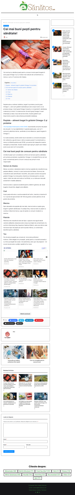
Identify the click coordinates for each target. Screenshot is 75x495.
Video (66, 475)
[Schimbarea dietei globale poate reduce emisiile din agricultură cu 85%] (41, 378)
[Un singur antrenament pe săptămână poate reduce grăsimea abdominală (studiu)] (57, 85)
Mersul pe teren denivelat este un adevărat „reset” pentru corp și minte (67, 76)
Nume (5, 439)
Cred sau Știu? (43, 471)
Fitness (66, 471)
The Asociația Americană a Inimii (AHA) (15, 126)
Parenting (40, 475)
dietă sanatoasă (25, 314)
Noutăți (27, 475)
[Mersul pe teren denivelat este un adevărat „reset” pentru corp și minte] (57, 75)
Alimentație (10, 22)
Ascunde (13, 82)
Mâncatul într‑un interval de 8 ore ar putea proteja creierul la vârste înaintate (25, 384)
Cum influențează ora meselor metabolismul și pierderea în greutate (9, 403)
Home (5, 22)
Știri (37, 478)
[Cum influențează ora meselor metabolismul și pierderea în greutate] (10, 396)
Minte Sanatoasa (12, 475)
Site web (28, 444)
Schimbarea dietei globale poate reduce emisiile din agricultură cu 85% (40, 384)
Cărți (56, 471)
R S (6, 37)
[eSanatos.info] (38, 6)
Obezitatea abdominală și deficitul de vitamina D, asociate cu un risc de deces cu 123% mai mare (67, 65)
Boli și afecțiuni (26, 471)
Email (5, 444)
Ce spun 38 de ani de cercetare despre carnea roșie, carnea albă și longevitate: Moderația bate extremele (9, 385)
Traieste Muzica (32, 490)
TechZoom (44, 490)
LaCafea (39, 490)
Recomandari (54, 475)
